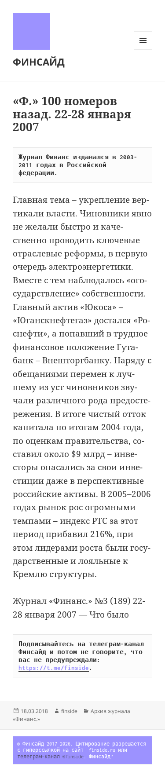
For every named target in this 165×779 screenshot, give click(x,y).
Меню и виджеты (143, 49)
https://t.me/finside (53, 667)
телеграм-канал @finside (50, 756)
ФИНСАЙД (39, 61)
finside (69, 711)
